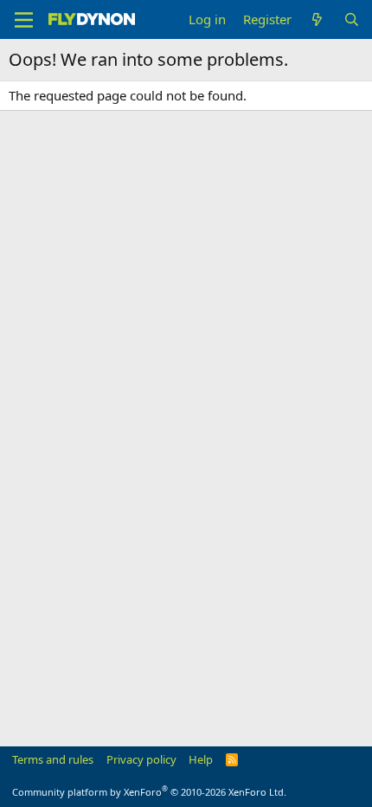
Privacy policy (141, 759)
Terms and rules (52, 759)
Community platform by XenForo (149, 791)
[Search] (352, 19)
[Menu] (23, 20)
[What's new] (317, 19)
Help (201, 759)
